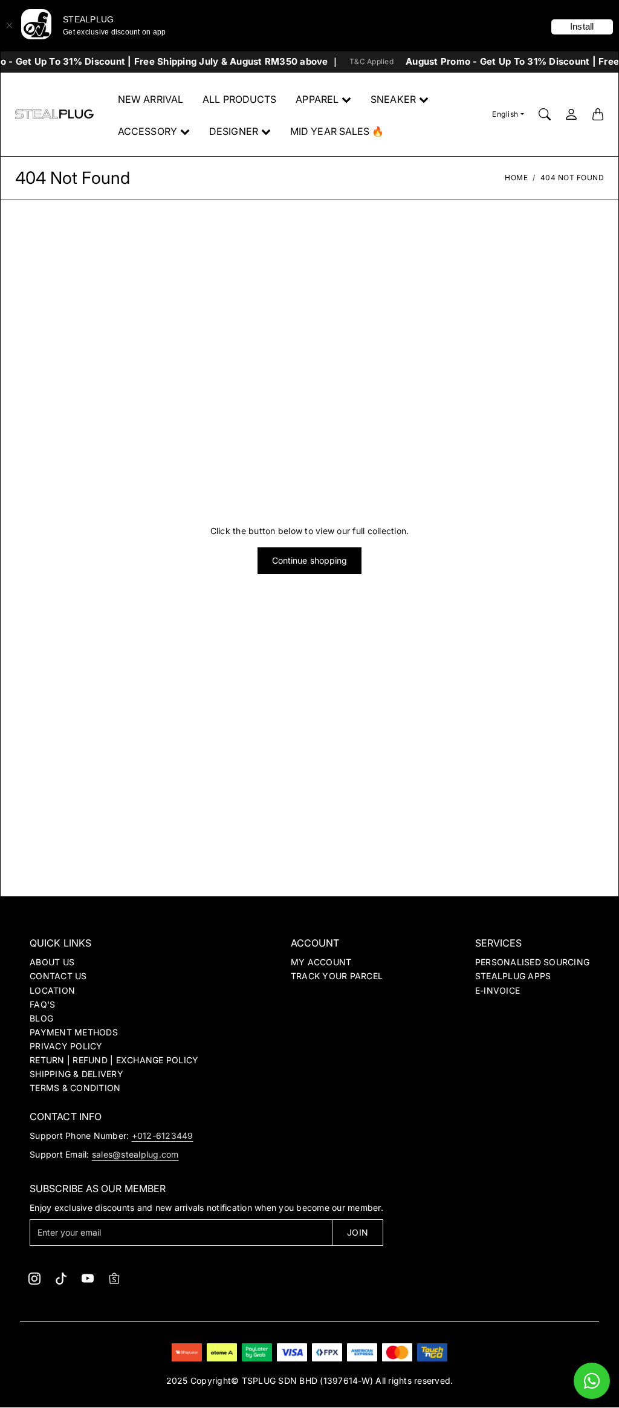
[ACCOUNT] (571, 114)
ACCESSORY (147, 131)
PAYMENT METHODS (74, 1032)
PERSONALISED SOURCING (532, 962)
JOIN (357, 1232)
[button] (34, 1278)
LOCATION (52, 990)
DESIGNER (233, 131)
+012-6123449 (162, 1135)
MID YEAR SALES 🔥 (337, 131)
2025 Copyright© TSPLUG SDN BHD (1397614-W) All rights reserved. (309, 1380)
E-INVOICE (497, 990)
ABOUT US (52, 962)
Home (516, 177)
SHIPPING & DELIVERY (76, 1074)
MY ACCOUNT (321, 962)
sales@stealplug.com (135, 1154)
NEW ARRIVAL (150, 99)
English (505, 114)
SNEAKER (393, 99)
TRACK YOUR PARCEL (337, 976)
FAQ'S (42, 1004)
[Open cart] (598, 114)
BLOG (41, 1018)
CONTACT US (58, 976)
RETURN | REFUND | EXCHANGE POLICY (114, 1060)
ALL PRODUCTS (239, 99)
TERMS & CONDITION (75, 1088)
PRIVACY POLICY (66, 1046)
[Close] (9, 25)
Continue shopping (310, 560)
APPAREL (317, 99)
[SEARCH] (544, 114)
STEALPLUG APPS (513, 976)
